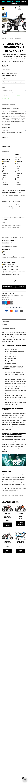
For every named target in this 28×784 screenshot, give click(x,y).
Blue (4, 175)
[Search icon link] (15, 8)
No (4, 254)
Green (5, 180)
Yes (4, 252)
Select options (7, 524)
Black (4, 164)
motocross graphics (12, 332)
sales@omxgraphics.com (12, 390)
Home (3, 38)
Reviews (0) (5, 324)
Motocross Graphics (9, 38)
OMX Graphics (9, 304)
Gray (4, 182)
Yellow (5, 171)
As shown (6, 161)
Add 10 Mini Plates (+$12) (10, 267)
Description (5, 321)
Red (4, 168)
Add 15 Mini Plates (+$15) (10, 269)
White (5, 166)
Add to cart (14, 287)
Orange (5, 184)
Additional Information (8, 328)
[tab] (14, 321)
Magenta (5, 173)
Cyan (4, 177)
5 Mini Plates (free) (8, 264)
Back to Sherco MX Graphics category (13, 495)
